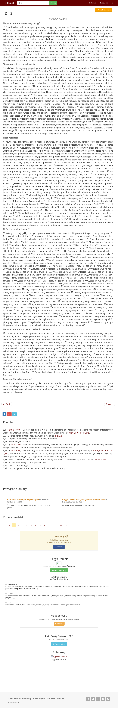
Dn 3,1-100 (14, 429)
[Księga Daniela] (59, 563)
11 (50, 525)
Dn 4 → (109, 404)
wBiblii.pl (9, 3)
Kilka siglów (39, 698)
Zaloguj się (104, 3)
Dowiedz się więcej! (59, 570)
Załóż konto (59, 546)
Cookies (51, 698)
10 (45, 525)
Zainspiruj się (59, 644)
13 (61, 525)
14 (66, 525)
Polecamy (26, 698)
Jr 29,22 (58, 435)
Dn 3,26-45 (15, 450)
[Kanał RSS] (108, 699)
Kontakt (60, 624)
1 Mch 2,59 (72, 432)
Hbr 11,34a (84, 432)
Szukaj (53, 3)
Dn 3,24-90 (15, 444)
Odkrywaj (92, 3)
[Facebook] (88, 699)
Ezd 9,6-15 (98, 450)
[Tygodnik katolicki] (59, 656)
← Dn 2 (6, 404)
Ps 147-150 (100, 459)
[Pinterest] (103, 699)
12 (55, 525)
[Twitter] (93, 699)
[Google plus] (98, 699)
